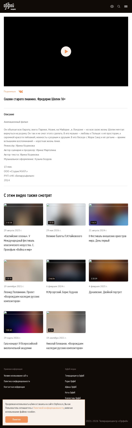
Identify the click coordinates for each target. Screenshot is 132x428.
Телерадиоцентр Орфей (74, 376)
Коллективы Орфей (73, 398)
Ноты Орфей (70, 392)
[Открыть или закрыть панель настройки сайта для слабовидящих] (112, 6)
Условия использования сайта (16, 376)
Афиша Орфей (70, 387)
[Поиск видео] (118, 6)
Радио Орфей (70, 381)
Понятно (17, 419)
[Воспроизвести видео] (66, 51)
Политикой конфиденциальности (48, 408)
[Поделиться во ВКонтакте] (21, 91)
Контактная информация (14, 387)
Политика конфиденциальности (17, 381)
